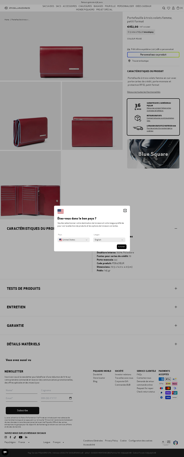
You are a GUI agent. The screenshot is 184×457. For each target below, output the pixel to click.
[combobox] (67, 239)
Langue (96, 235)
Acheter (121, 247)
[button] (125, 210)
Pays (60, 235)
